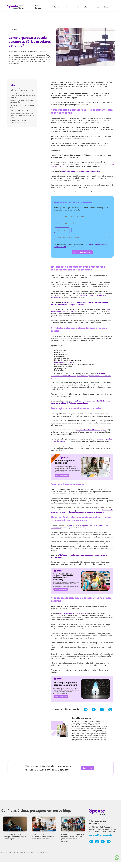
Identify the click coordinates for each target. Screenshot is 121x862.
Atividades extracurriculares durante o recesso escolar (22, 101)
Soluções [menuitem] (55, 7)
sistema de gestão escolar (90, 645)
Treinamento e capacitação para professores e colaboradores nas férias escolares (22, 95)
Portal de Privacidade (8, 852)
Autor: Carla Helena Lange (17, 51)
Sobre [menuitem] (68, 7)
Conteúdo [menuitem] (108, 7)
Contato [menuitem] (96, 7)
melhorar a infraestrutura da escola (72, 613)
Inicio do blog (17, 29)
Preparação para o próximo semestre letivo (22, 106)
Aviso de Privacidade (26, 852)
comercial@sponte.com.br (100, 835)
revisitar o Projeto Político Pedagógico (91, 430)
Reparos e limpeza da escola (19, 110)
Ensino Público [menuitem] (21, 7)
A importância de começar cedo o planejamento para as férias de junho (21, 89)
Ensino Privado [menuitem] (38, 7)
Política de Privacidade (97, 245)
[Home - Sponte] (12, 7)
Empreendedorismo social (64, 362)
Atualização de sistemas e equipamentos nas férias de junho (20, 121)
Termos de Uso (60, 247)
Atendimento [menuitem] (82, 7)
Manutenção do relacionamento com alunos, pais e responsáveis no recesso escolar (22, 115)
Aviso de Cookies (43, 852)
